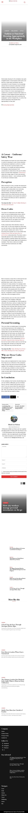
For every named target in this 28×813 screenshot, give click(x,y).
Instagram (6, 745)
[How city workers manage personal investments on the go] (14, 497)
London (7, 30)
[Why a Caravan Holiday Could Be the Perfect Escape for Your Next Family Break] (5, 772)
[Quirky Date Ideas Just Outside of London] (13, 698)
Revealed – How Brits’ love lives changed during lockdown (20, 407)
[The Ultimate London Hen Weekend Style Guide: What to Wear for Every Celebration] (13, 667)
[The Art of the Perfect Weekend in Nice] (5, 779)
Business (5, 502)
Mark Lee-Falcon (15, 43)
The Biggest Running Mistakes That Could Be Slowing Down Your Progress (18, 569)
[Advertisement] (14, 63)
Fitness (11, 567)
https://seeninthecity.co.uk (14, 426)
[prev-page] (21, 483)
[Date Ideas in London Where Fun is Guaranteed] (13, 640)
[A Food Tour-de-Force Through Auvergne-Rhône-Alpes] (5, 590)
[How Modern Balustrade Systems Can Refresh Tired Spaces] (5, 550)
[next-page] (24, 483)
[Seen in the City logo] (14, 2)
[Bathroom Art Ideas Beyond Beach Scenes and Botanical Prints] (5, 580)
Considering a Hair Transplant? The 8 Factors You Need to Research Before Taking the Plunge (7, 408)
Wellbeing (14, 30)
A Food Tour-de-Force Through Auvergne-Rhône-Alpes (17, 589)
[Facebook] (2, 743)
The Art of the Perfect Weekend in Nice (17, 777)
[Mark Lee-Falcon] (14, 418)
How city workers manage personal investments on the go (12, 507)
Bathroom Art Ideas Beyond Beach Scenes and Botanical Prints (17, 579)
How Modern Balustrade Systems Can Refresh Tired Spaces (17, 549)
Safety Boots (22, 172)
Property (11, 547)
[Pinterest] (2, 748)
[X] (2, 750)
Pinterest (6, 747)
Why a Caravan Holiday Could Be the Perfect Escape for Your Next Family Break (17, 771)
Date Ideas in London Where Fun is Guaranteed (12, 653)
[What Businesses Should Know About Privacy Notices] (5, 560)
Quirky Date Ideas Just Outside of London (12, 711)
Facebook (6, 743)
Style (22, 30)
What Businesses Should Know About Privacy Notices (17, 559)
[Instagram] (2, 746)
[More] (17, 397)
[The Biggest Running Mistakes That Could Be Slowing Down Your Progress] (5, 570)
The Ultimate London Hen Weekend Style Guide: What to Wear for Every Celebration (12, 681)
